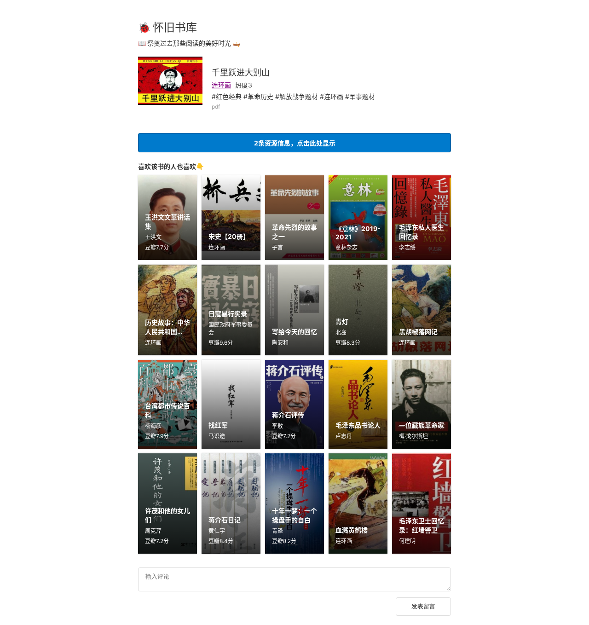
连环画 (221, 85)
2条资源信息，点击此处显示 (294, 143)
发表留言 (423, 606)
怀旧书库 (175, 27)
